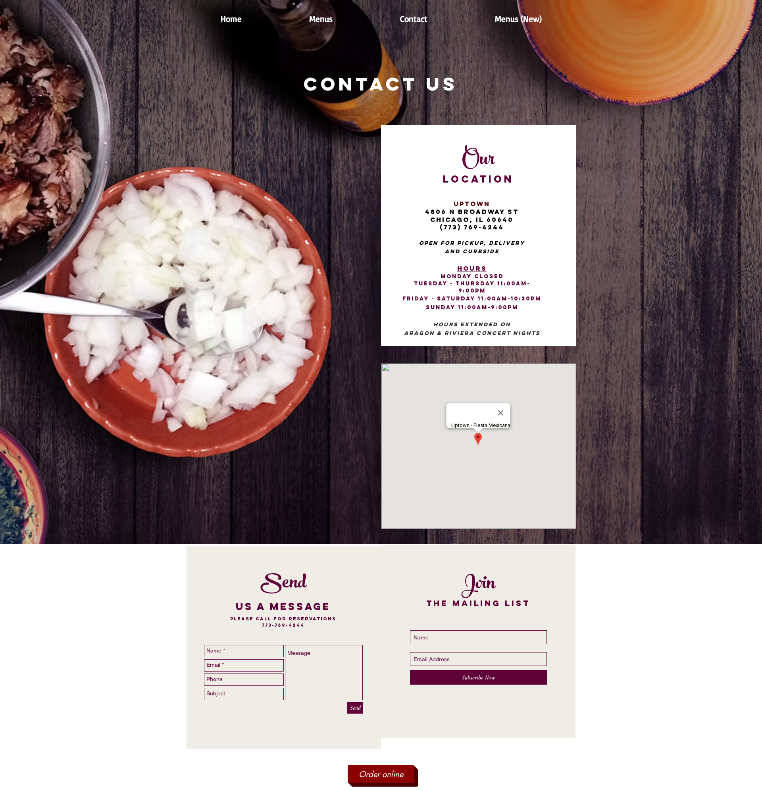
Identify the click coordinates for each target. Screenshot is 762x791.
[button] (320, 19)
